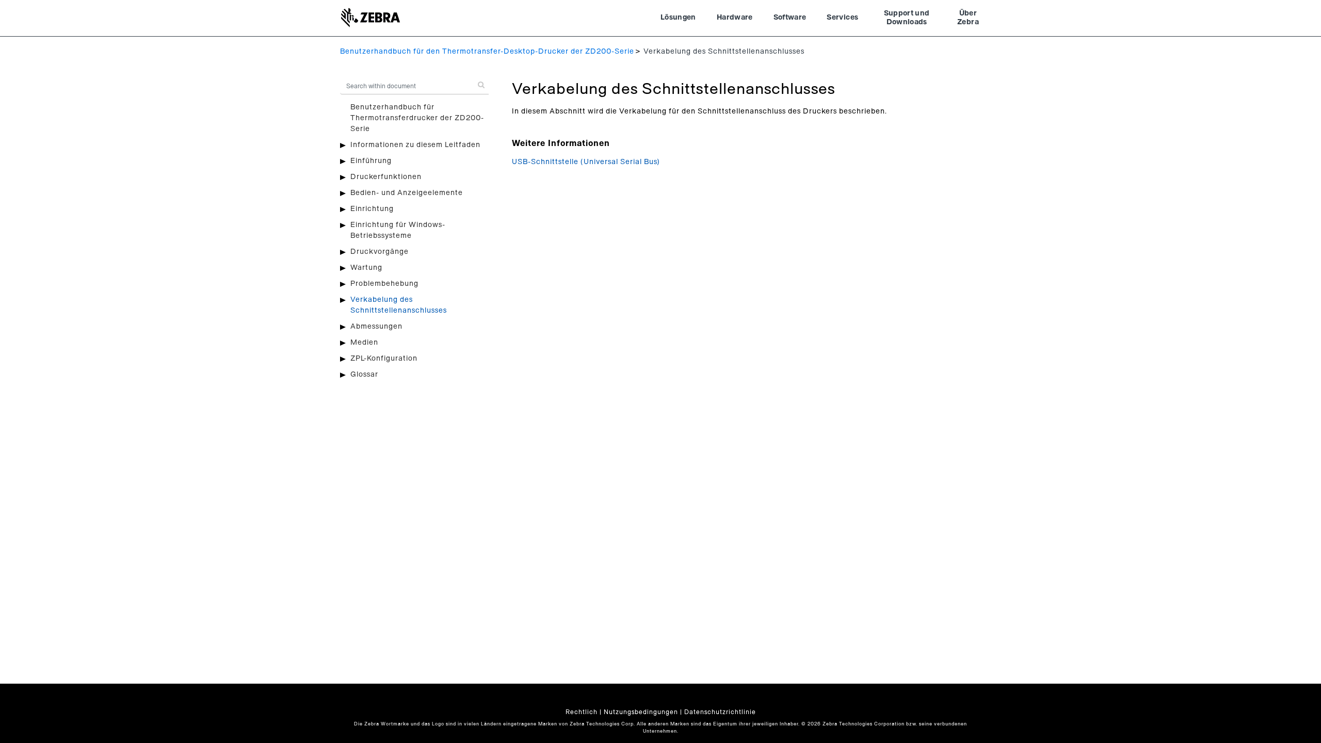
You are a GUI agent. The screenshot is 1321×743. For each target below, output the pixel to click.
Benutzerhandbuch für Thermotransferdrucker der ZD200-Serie (417, 118)
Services (842, 17)
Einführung (371, 161)
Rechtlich (582, 712)
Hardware (735, 17)
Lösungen (678, 17)
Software (790, 17)
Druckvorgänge (379, 251)
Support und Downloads (907, 18)
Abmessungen (376, 326)
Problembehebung (384, 283)
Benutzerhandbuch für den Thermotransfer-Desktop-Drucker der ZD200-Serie (487, 51)
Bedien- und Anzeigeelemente (406, 193)
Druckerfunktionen (386, 177)
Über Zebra (968, 18)
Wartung (366, 267)
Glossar (364, 374)
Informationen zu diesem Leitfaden (415, 145)
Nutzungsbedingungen (641, 712)
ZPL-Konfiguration (383, 358)
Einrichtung (372, 209)
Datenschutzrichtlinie (720, 712)
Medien (364, 342)
